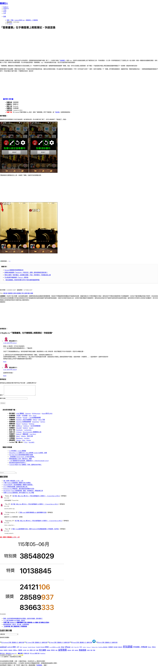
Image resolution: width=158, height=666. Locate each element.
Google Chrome (31, 647)
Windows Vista (95, 647)
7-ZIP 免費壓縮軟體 (35, 417)
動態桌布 (120, 647)
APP (17, 647)
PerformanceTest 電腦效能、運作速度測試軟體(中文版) (18, 488)
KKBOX (25, 428)
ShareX (18, 424)
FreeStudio (19, 430)
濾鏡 (37, 650)
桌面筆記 (18, 293)
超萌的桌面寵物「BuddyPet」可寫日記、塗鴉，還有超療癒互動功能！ (26, 272)
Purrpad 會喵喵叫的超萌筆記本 (14, 270)
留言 (2, 395)
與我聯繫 (39, 665)
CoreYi (10, 23)
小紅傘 (18, 415)
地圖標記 (10, 293)
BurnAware (19, 438)
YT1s (25, 442)
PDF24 (35, 419)
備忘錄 (5, 293)
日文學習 (24, 650)
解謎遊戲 (82, 650)
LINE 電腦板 (20, 413)
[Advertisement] (49, 42)
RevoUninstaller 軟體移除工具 (32, 432)
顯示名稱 (2, 398)
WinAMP (19, 428)
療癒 (56, 650)
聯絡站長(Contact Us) (11, 653)
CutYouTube (28, 430)
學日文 (149, 647)
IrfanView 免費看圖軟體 (23, 422)
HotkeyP (18, 434)
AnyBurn (26, 438)
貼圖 (91, 650)
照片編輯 (42, 650)
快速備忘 (62, 60)
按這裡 (57, 112)
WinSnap (31, 424)
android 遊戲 (11, 647)
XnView (42, 422)
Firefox (29, 440)
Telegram (28, 413)
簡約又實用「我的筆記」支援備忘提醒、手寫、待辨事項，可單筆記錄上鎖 (28, 275)
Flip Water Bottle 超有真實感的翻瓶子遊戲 (21, 454)
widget (84, 647)
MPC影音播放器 (35, 426)
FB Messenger (36, 413)
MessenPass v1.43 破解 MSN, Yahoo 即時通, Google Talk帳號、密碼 (28, 452)
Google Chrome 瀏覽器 (42, 647)
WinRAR (18, 417)
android (3, 647)
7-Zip (4, 10)
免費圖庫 (110, 647)
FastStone (25, 424)
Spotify (31, 428)
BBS (21, 647)
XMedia (23, 436)
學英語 (1, 650)
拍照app (15, 650)
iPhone (67, 647)
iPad (62, 647)
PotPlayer (5, 7)
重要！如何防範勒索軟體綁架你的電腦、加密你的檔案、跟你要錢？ (23, 618)
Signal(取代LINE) (47, 413)
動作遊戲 (116, 647)
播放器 (20, 650)
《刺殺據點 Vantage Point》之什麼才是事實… (22, 456)
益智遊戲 (62, 650)
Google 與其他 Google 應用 (54, 647)
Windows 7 (89, 647)
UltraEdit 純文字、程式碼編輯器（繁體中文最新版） (18, 484)
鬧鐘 (94, 650)
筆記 (28, 293)
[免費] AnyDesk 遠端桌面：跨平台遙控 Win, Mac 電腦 (18, 492)
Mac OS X (76, 647)
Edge (23, 440)
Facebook (25, 647)
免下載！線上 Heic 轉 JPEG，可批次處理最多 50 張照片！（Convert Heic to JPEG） (36, 496)
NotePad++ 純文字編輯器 (24, 419)
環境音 (53, 650)
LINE (72, 647)
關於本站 (2, 653)
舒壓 (73, 650)
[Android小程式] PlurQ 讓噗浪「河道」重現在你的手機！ (25, 464)
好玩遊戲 (127, 646)
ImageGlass (35, 422)
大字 (4, 13)
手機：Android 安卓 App (18, 20)
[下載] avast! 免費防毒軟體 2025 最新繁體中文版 (32, 512)
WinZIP (25, 417)
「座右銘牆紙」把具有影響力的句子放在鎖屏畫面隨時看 (22, 280)
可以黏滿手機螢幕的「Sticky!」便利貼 (16, 277)
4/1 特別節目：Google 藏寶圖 (17, 450)
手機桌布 (10, 650)
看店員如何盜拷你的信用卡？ (17, 462)
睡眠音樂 (69, 650)
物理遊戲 (48, 650)
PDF (81, 647)
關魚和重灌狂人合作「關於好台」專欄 (20, 458)
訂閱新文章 (26, 653)
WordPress (42, 653)
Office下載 (41, 419)
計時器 (88, 650)
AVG (30, 415)
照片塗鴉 (24, 293)
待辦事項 (5, 650)
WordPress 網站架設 (102, 647)
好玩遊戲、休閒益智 (140, 647)
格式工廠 (30, 436)
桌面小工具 (32, 650)
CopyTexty (33, 434)
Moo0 (18, 436)
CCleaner (19, 432)
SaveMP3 (31, 442)
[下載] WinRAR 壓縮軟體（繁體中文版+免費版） (17, 482)
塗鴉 (14, 293)
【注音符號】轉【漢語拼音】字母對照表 (15, 626)
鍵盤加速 (25, 434)
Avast (34, 415)
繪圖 (31, 293)
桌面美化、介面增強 (32, 20)
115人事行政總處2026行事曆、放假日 (14, 620)
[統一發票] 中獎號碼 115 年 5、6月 (13, 480)
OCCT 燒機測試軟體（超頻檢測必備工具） (15, 486)
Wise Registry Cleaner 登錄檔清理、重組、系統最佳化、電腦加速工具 (23, 490)
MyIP (4, 11)
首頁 (4, 16)
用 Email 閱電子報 (34, 653)
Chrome (18, 440)
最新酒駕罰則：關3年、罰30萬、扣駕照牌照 (16, 624)
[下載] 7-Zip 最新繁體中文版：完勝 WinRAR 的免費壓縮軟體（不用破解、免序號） (35, 529)
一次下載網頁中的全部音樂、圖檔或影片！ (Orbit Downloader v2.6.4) (29, 460)
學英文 (154, 647)
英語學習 (76, 650)
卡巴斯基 (24, 415)
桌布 (28, 650)
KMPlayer (6, 8)
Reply (4, 361)
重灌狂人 (4, 3)
